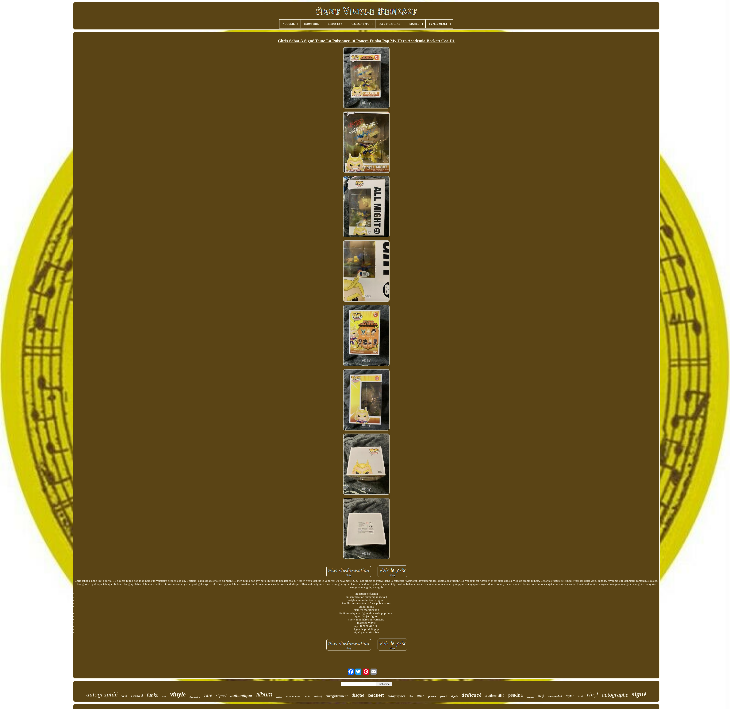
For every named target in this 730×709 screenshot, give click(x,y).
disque (358, 695)
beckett (376, 695)
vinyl (592, 694)
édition (279, 697)
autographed (555, 696)
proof (443, 696)
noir (307, 696)
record (137, 695)
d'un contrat (195, 697)
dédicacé (472, 695)
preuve (432, 696)
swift (541, 696)
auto (164, 696)
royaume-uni (293, 696)
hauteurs (530, 697)
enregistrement (337, 696)
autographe (615, 695)
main (421, 696)
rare (208, 695)
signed (221, 695)
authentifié (494, 695)
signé (639, 694)
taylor (570, 696)
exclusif (318, 696)
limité (580, 696)
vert (124, 696)
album (264, 694)
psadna (515, 695)
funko (153, 695)
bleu (411, 696)
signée (454, 696)
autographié (102, 694)
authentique (241, 696)
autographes (396, 696)
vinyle (178, 694)
